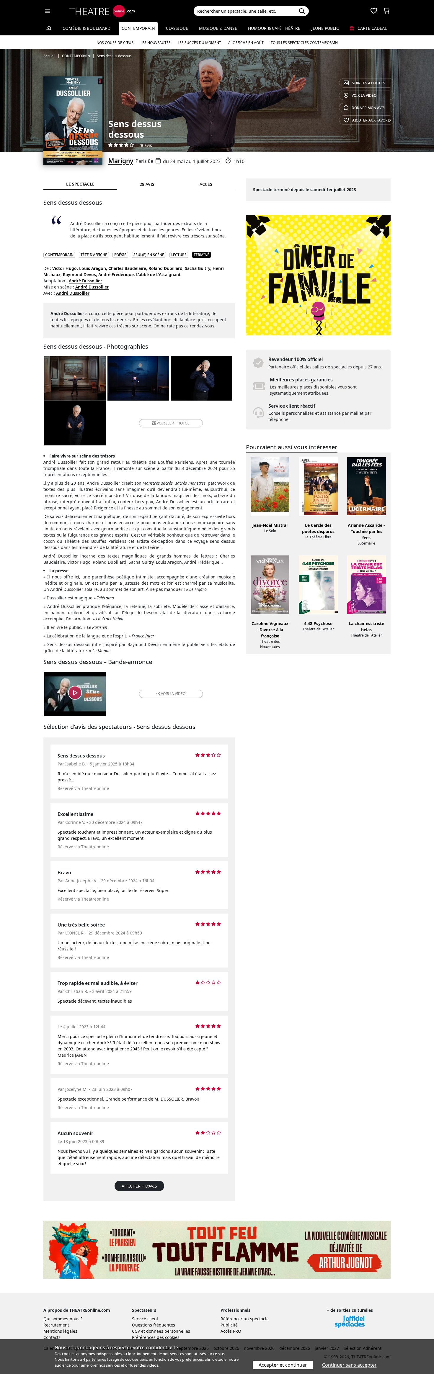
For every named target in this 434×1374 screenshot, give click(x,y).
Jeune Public (325, 28)
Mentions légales (60, 1331)
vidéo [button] (173, 693)
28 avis (145, 145)
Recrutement (56, 1325)
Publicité (229, 1325)
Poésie (120, 254)
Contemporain (138, 28)
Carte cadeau (372, 28)
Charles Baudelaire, (127, 268)
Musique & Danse (218, 28)
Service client (145, 1318)
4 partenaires (94, 1359)
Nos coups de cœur (115, 42)
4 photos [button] (173, 423)
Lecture (179, 254)
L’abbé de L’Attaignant (158, 274)
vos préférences (189, 1359)
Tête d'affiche (94, 254)
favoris (371, 120)
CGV (136, 1331)
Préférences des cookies (156, 1337)
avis (368, 107)
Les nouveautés (156, 42)
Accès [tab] (206, 184)
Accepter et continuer (283, 1365)
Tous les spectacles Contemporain (304, 42)
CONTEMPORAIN (59, 254)
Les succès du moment (199, 42)
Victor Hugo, (65, 268)
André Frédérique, (116, 274)
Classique (177, 28)
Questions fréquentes (153, 1325)
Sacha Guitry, (198, 268)
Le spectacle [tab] (80, 184)
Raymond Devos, (80, 274)
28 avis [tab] (147, 184)
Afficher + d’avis (139, 1186)
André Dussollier (85, 280)
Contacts (52, 1337)
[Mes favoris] (374, 11)
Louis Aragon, (93, 268)
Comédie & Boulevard (86, 28)
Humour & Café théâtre (274, 28)
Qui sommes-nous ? (62, 1318)
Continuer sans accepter (349, 1365)
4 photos (368, 83)
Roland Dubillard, (166, 268)
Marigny (120, 161)
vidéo (364, 95)
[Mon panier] (386, 11)
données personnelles (168, 1331)
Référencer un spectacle (245, 1318)
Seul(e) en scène (148, 254)
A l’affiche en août (246, 42)
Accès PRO (231, 1331)
